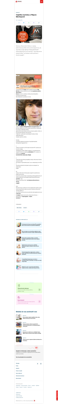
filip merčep (19, 207)
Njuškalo (37, 385)
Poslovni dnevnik (24, 385)
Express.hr (30, 387)
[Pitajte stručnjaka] (57, 395)
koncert (25, 207)
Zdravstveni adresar (20, 375)
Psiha (17, 365)
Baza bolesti (18, 378)
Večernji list (18, 385)
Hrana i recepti (19, 370)
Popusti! (21, 387)
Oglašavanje (18, 392)
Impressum (18, 394)
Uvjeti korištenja (19, 395)
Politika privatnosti (19, 397)
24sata (17, 387)
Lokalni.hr (33, 385)
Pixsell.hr (25, 387)
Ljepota (17, 368)
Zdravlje (17, 363)
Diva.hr (29, 385)
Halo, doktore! (19, 373)
